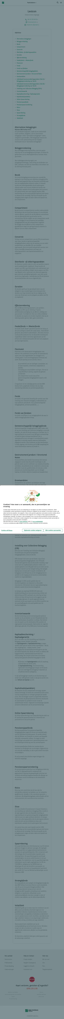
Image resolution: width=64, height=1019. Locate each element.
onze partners (23, 521)
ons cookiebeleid (38, 521)
